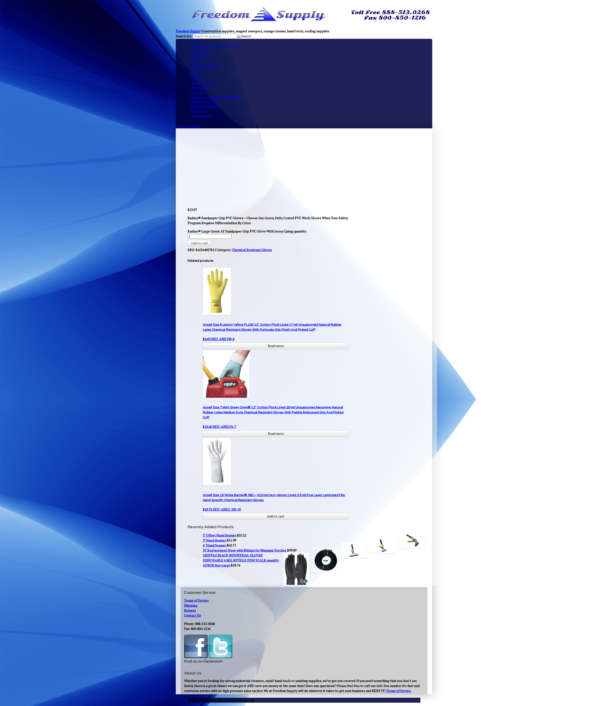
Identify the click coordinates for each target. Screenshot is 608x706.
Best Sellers (200, 50)
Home (196, 41)
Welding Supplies (204, 102)
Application (200, 55)
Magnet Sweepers (205, 64)
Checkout (198, 111)
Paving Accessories (206, 106)
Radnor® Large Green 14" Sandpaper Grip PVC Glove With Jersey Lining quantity (247, 231)
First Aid (197, 92)
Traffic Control (202, 83)
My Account (201, 116)
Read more (276, 345)
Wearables (199, 88)
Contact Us (192, 615)
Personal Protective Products (214, 46)
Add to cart (199, 243)
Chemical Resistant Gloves (252, 249)
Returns (190, 610)
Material (197, 69)
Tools (195, 74)
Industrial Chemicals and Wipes (215, 97)
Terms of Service (196, 600)
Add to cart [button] (275, 516)
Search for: (184, 36)
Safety (196, 78)
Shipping (190, 605)
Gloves (196, 60)
